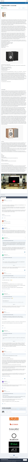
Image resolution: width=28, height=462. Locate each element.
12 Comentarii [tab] (3, 197)
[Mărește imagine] (12, 132)
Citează (4, 225)
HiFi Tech (2, 1)
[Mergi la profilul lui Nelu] (3, 200)
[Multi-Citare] (2, 217)
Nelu (4, 220)
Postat (7, 200)
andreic (5, 381)
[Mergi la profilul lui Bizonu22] (3, 228)
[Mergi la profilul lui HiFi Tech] (2, 8)
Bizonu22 (10, 240)
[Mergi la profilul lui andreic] (3, 382)
